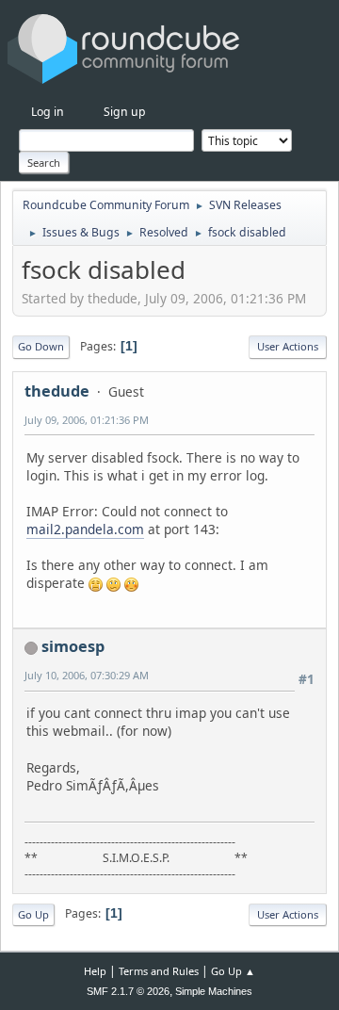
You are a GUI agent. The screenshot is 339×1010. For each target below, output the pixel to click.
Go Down (41, 346)
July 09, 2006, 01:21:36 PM (86, 420)
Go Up (33, 914)
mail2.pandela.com (85, 529)
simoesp (73, 646)
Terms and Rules (159, 971)
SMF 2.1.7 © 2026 (128, 991)
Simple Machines (213, 991)
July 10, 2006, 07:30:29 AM (86, 675)
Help (95, 971)
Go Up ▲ (233, 971)
